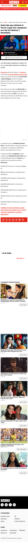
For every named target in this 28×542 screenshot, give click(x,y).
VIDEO (2, 521)
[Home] (1, 22)
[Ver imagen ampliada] (14, 43)
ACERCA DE (4, 530)
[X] (9, 219)
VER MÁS (19, 258)
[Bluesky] (19, 219)
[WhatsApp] (3, 219)
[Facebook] (6, 219)
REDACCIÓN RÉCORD (9, 52)
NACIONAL (4, 519)
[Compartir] (25, 53)
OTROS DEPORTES (19, 521)
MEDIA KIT (4, 533)
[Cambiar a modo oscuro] (23, 2)
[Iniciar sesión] (26, 2)
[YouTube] (14, 504)
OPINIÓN (17, 519)
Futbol (5, 22)
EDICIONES (13, 533)
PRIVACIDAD (13, 530)
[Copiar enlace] (22, 219)
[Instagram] (6, 504)
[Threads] (13, 219)
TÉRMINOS (22, 530)
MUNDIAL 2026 (5, 516)
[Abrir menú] (2, 2)
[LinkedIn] (16, 219)
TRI (15, 516)
